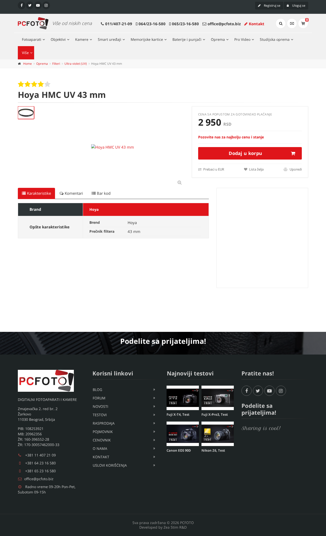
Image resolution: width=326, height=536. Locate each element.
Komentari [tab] (74, 193)
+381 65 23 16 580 (40, 470)
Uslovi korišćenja (110, 465)
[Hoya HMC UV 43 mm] (26, 112)
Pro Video (242, 39)
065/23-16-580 (185, 23)
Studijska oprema (275, 39)
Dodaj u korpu (245, 153)
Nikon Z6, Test (213, 450)
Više (25, 52)
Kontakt (256, 23)
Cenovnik (102, 440)
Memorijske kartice (147, 39)
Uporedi (295, 169)
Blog (97, 389)
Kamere (81, 39)
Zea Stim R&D (175, 527)
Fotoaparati (31, 39)
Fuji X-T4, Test (178, 414)
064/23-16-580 (152, 23)
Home (27, 63)
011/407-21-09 (118, 23)
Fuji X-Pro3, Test (214, 414)
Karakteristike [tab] (39, 193)
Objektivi (58, 39)
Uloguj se (298, 5)
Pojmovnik (103, 431)
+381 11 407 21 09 (40, 455)
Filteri (56, 63)
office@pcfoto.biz (224, 23)
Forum (99, 398)
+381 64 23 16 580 (40, 463)
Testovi (100, 414)
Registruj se (271, 5)
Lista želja (256, 169)
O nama (100, 448)
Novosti (100, 406)
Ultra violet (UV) (75, 63)
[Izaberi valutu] (292, 23)
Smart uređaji (109, 39)
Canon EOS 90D (179, 450)
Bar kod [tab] (104, 193)
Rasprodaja (104, 423)
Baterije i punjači (186, 39)
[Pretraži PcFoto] (281, 23)
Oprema (218, 39)
